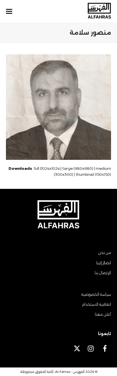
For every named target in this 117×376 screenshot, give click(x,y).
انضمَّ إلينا (103, 263)
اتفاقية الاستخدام (96, 304)
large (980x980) (78, 168)
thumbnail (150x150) (93, 174)
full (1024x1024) (47, 168)
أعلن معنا (103, 314)
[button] (9, 11)
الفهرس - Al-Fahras (70, 371)
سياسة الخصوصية (96, 294)
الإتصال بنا (103, 272)
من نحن (104, 252)
